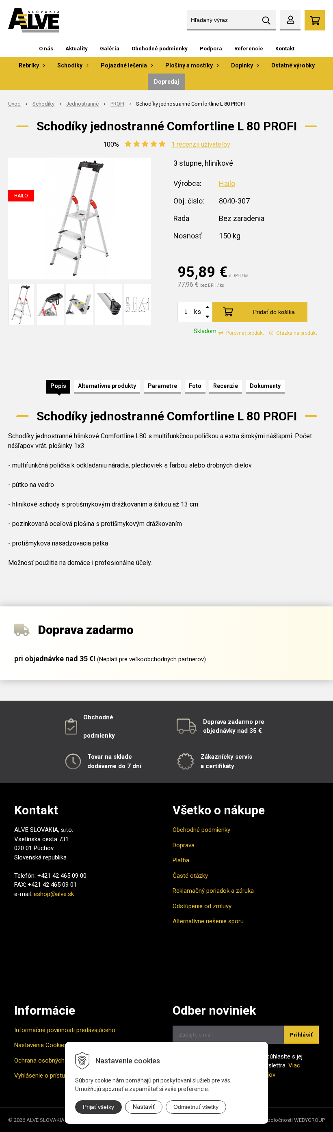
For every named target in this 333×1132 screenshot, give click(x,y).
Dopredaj (166, 81)
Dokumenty (265, 386)
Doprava (184, 845)
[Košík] (315, 20)
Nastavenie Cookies (40, 1045)
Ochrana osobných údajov (49, 1060)
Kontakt (284, 48)
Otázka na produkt (296, 333)
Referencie (248, 48)
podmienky (99, 735)
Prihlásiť (301, 1035)
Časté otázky (190, 875)
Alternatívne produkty (107, 386)
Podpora (211, 48)
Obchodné (98, 717)
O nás (46, 48)
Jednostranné (82, 104)
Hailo (227, 183)
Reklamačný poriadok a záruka (213, 890)
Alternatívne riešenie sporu (208, 921)
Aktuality (76, 48)
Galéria (109, 48)
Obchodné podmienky (160, 48)
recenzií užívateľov (200, 144)
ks (197, 312)
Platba (181, 860)
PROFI (117, 104)
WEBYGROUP (309, 1120)
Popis (58, 386)
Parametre (162, 386)
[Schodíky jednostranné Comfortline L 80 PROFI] (79, 218)
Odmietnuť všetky (195, 1107)
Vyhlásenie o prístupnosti (48, 1075)
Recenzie (225, 386)
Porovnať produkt (244, 333)
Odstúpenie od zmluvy (202, 906)
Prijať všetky (98, 1107)
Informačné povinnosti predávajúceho (64, 1030)
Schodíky (43, 104)
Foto (195, 386)
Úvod (14, 104)
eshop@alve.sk (54, 894)
